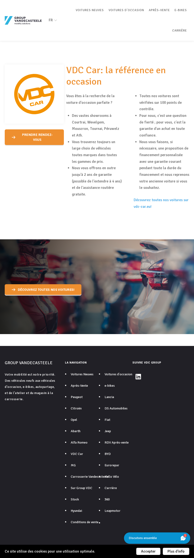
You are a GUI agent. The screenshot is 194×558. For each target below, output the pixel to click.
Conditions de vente (84, 522)
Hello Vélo (112, 477)
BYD (108, 454)
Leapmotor (112, 511)
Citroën (76, 408)
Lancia (109, 397)
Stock (75, 499)
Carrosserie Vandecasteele (90, 477)
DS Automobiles (116, 408)
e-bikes (181, 10)
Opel (74, 420)
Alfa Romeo (79, 442)
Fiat (107, 420)
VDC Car (77, 454)
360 (107, 499)
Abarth (75, 431)
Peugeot (77, 397)
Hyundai (76, 511)
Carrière (179, 30)
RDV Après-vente (117, 442)
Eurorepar (112, 465)
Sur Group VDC (81, 488)
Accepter (148, 551)
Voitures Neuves (90, 10)
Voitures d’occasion (126, 10)
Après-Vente (159, 10)
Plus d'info (176, 551)
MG (73, 465)
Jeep (108, 431)
